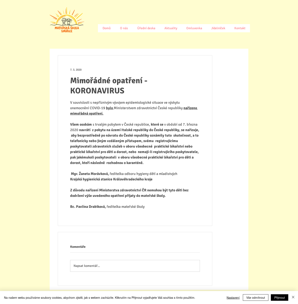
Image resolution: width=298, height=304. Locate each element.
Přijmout (279, 297)
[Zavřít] (293, 297)
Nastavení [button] (233, 297)
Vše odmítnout (255, 297)
